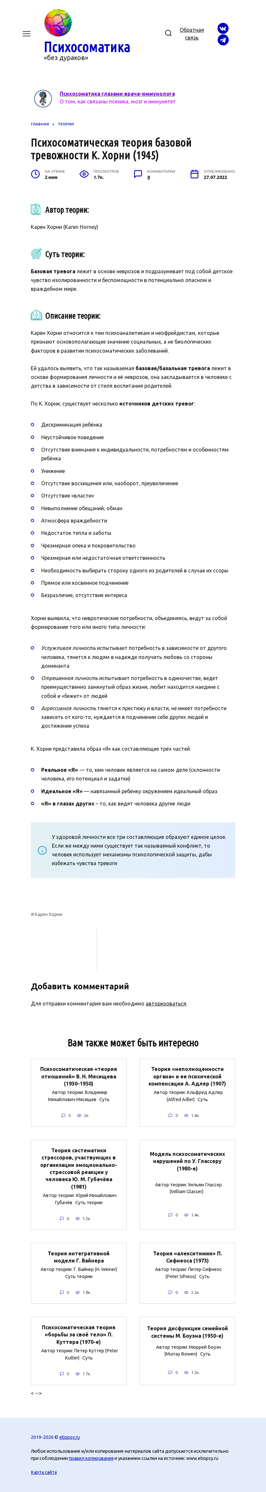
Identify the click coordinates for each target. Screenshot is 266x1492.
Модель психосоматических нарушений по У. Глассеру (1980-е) (187, 1161)
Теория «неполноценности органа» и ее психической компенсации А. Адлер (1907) (187, 1076)
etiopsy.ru (69, 1437)
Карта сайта (44, 1472)
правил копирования (91, 1458)
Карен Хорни (48, 914)
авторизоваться (166, 1003)
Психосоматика (87, 46)
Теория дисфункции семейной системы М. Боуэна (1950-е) (187, 1331)
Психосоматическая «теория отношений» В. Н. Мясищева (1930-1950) (78, 1076)
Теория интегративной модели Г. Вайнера (79, 1256)
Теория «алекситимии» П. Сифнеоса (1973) (187, 1256)
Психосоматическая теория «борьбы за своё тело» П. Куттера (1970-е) (78, 1334)
